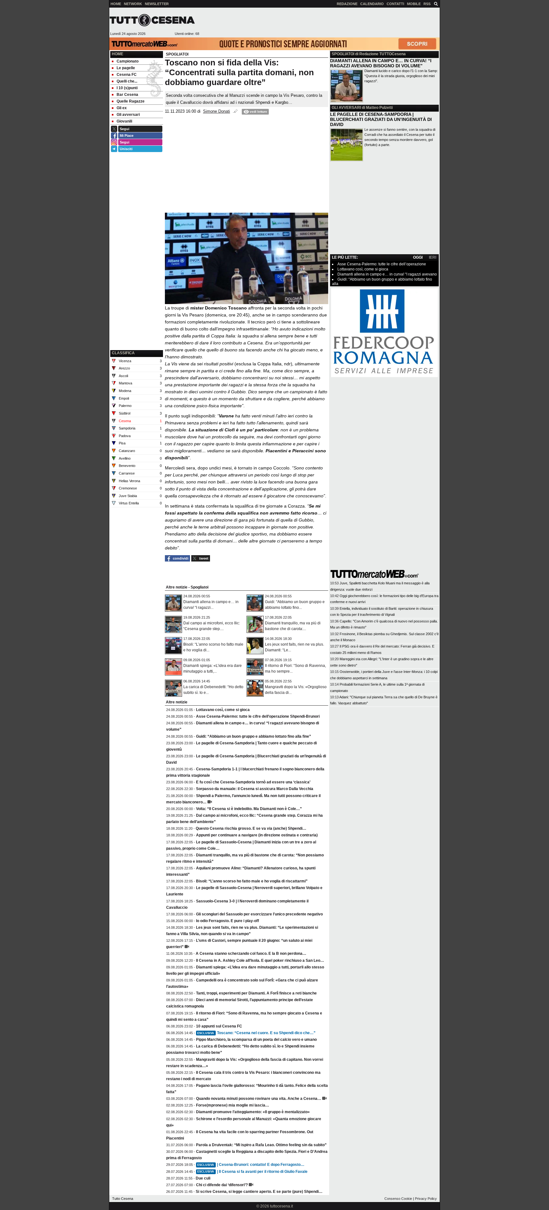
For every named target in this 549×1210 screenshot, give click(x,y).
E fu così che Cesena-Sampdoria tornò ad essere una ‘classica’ (253, 782)
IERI (432, 257)
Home (117, 54)
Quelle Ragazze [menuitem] (131, 101)
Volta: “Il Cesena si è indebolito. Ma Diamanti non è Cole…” (249, 809)
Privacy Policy (426, 1198)
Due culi (203, 1178)
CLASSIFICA (123, 353)
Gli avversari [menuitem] (128, 114)
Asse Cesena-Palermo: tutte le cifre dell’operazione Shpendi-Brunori (258, 716)
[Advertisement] (319, 22)
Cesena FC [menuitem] (127, 74)
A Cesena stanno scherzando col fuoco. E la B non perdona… (251, 953)
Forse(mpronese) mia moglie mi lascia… (232, 1105)
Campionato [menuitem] (128, 61)
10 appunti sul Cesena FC (219, 1026)
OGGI (418, 257)
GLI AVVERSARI (346, 107)
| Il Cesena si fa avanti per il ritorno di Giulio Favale (252, 1171)
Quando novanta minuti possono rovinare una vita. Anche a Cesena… (258, 1098)
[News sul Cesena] (152, 20)
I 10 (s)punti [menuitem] (127, 88)
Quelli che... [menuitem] (127, 81)
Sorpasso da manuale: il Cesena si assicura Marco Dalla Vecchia (254, 789)
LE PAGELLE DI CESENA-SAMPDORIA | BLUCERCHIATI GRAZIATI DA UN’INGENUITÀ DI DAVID (381, 119)
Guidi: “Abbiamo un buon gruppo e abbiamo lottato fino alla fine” (253, 736)
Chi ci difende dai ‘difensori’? (222, 1185)
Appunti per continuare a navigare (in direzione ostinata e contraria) (257, 835)
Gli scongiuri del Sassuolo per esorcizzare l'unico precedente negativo (259, 914)
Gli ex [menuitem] (122, 108)
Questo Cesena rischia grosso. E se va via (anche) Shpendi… (251, 828)
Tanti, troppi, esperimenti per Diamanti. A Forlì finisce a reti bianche (256, 993)
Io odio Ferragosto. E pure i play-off (227, 921)
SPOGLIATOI (343, 54)
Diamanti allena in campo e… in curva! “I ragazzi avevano (387, 274)
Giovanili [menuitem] (124, 121)
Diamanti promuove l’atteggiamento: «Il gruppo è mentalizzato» (253, 1112)
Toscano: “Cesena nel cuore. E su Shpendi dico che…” (256, 1033)
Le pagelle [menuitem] (126, 68)
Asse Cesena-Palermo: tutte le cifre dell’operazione (381, 264)
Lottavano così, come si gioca (223, 710)
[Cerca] (436, 3)
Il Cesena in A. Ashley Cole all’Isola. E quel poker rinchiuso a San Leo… (260, 960)
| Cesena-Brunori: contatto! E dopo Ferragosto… (250, 1164)
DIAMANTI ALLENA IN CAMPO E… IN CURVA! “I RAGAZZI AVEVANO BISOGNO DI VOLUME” (380, 63)
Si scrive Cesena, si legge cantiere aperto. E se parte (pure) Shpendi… (259, 1191)
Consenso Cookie (398, 1198)
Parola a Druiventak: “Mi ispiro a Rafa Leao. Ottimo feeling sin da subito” (261, 1145)
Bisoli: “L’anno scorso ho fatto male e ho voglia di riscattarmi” (252, 881)
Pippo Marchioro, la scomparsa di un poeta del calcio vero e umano (256, 1039)
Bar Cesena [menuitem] (127, 94)
